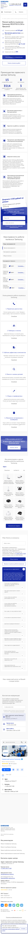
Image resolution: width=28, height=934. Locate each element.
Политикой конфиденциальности (17, 711)
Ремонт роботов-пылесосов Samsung (11, 850)
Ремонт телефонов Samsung (8, 844)
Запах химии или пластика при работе (5, 279)
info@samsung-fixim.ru (7, 874)
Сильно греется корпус (5, 266)
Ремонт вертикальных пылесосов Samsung (13, 853)
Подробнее (14, 316)
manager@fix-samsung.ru (8, 878)
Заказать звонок (14, 447)
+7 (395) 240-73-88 (15, 4)
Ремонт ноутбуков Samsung (8, 847)
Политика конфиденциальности (14, 917)
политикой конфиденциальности (16, 226)
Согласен (23, 928)
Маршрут (7, 769)
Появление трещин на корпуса (5, 272)
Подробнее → (21, 266)
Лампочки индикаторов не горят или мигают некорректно (6, 288)
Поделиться (2, 905)
